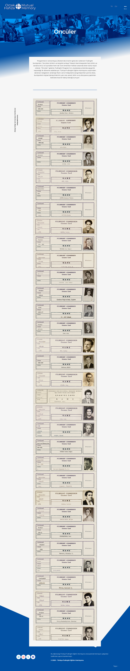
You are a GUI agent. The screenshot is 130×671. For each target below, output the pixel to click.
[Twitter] (28, 657)
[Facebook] (33, 657)
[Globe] (18, 657)
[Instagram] (23, 657)
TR (112, 6)
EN (116, 6)
